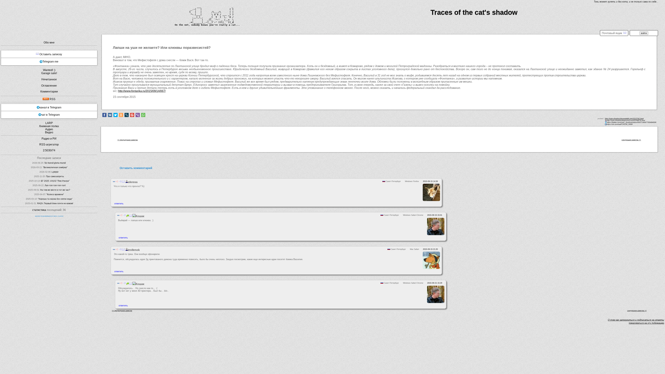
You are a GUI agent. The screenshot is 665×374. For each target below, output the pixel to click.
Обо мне (49, 42)
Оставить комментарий (136, 168)
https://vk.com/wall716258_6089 (620, 124)
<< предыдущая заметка (127, 140)
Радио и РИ (49, 138)
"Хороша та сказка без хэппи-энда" (55, 199)
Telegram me (50, 61)
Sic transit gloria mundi (55, 163)
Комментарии (49, 91)
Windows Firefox (412, 181)
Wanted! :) (49, 70)
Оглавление (49, 85)
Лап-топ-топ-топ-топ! (55, 185)
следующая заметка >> (631, 140)
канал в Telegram (50, 107)
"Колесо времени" (55, 194)
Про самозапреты (55, 176)
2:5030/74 (49, 150)
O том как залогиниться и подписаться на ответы (636, 320)
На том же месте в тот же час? (55, 190)
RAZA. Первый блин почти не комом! (55, 203)
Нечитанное (49, 79)
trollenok (134, 249)
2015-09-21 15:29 (434, 283)
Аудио (49, 129)
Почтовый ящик (612, 33)
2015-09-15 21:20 (430, 249)
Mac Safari (414, 249)
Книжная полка (49, 126)
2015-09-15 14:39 (430, 181)
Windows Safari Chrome (413, 215)
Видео (49, 132)
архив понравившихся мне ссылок (49, 216)
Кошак (140, 216)
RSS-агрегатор (49, 144)
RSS (52, 99)
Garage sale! (49, 73)
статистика (39, 209)
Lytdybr (55, 172)
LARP (49, 123)
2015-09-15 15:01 (434, 215)
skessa (133, 182)
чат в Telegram (50, 114)
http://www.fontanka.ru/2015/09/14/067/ (142, 91)
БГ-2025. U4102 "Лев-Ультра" (55, 181)
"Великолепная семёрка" (55, 167)
